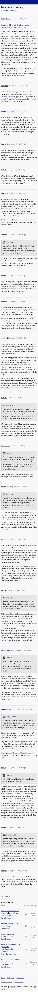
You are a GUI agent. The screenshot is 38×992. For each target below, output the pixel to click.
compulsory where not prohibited (12, 97)
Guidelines (20, 978)
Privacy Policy (19, 982)
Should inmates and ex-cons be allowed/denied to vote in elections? (10, 913)
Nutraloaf (4, 640)
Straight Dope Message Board (11, 2)
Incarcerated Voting (12, 7)
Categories (10, 978)
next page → (5, 896)
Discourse (13, 987)
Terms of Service (6, 982)
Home (3, 978)
